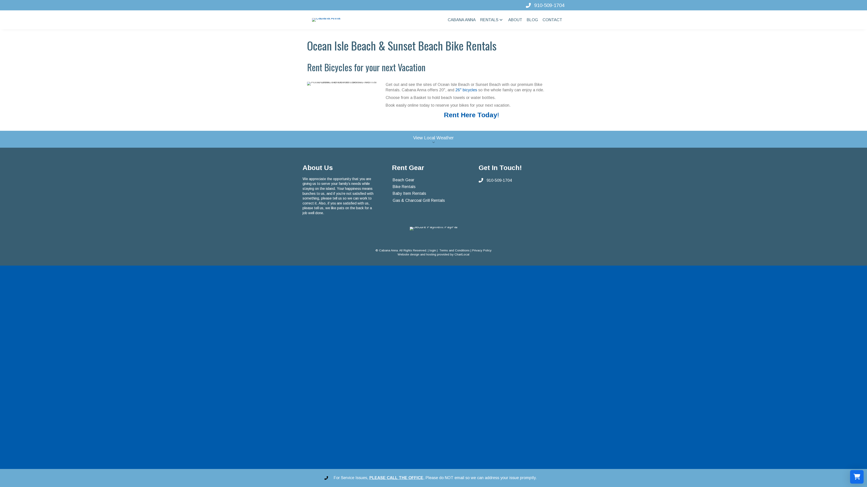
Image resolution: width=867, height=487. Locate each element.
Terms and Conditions (454, 250)
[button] (501, 19)
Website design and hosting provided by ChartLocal (433, 254)
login (432, 250)
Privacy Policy (482, 250)
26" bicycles (466, 90)
